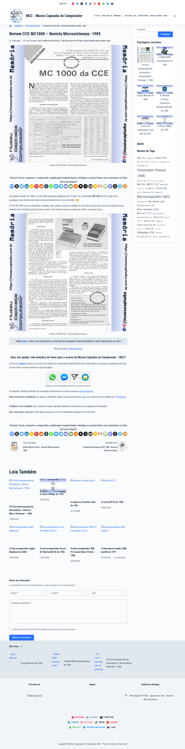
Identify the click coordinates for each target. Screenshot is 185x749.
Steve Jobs (161, 225)
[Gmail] (100, 186)
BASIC (147, 162)
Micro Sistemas (76, 41)
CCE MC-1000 (35, 41)
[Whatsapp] (51, 186)
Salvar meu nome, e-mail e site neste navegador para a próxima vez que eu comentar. (44, 629)
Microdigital (142, 202)
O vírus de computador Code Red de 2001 (145, 130)
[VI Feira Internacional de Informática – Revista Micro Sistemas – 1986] (22, 492)
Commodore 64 (164, 162)
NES (139, 221)
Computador (142, 166)
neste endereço (86, 391)
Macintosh (148, 192)
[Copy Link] (31, 186)
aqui (25, 341)
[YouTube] (99, 4)
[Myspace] (90, 186)
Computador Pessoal (51, 41)
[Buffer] (80, 186)
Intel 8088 (150, 188)
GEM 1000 (65, 41)
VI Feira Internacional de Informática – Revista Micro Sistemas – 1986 (21, 510)
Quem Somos (143, 16)
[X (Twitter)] (82, 4)
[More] (125, 186)
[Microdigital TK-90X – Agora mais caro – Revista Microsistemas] (150, 698)
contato (22, 363)
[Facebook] (77, 4)
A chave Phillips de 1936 (52, 494)
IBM (141, 184)
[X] (17, 186)
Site (94, 593)
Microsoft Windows (144, 217)
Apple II (161, 158)
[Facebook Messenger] (108, 4)
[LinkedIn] (86, 4)
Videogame (146, 232)
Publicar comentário (21, 637)
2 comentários (120, 557)
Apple (141, 158)
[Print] (76, 186)
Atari (140, 162)
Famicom (146, 181)
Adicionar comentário (21, 603)
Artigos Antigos (75, 348)
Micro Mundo (156, 201)
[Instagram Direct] (74, 377)
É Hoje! (97, 16)
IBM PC (153, 184)
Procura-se (107, 16)
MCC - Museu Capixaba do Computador (54, 16)
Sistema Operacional (146, 225)
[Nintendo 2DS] (34, 696)
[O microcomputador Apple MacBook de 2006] (22, 536)
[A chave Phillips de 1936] (53, 485)
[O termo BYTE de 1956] (114, 489)
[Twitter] (22, 186)
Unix (158, 229)
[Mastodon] (110, 186)
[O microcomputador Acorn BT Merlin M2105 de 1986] (53, 536)
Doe (134, 16)
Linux (139, 192)
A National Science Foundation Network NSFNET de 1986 (165, 103)
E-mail (55, 593)
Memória (117, 16)
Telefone (140, 229)
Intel (164, 184)
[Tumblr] (46, 186)
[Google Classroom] (95, 186)
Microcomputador (92, 41)
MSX (167, 217)
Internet (161, 188)
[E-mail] (112, 4)
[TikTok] (90, 4)
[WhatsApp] (103, 4)
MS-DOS (158, 217)
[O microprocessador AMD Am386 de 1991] (114, 536)
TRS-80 (149, 229)
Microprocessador (145, 205)
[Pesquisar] (175, 16)
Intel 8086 (140, 188)
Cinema (155, 162)
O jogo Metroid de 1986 (31, 663)
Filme (154, 181)
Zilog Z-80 (164, 237)
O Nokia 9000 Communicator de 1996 (165, 61)
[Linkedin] (26, 186)
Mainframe (158, 192)
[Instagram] (73, 4)
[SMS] (105, 186)
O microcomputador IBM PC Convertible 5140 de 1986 (82, 552)
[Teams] (66, 186)
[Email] (71, 186)
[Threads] (115, 186)
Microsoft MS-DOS (158, 213)
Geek (161, 181)
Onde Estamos (156, 16)
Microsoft (144, 213)
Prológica (159, 221)
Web (159, 233)
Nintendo (149, 221)
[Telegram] (61, 186)
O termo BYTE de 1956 (112, 502)
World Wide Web (144, 237)
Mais (165, 16)
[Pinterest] (95, 4)
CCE (28, 41)
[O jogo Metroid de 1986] (13, 663)
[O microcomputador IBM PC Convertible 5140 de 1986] (84, 536)
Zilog (155, 236)
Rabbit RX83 (105, 41)
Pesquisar (141, 29)
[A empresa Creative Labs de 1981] (84, 489)
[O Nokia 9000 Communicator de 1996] (56, 663)
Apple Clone (150, 158)
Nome (14, 593)
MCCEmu (128, 16)
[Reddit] (41, 186)
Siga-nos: (63, 3)
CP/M (139, 181)
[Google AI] (85, 186)
